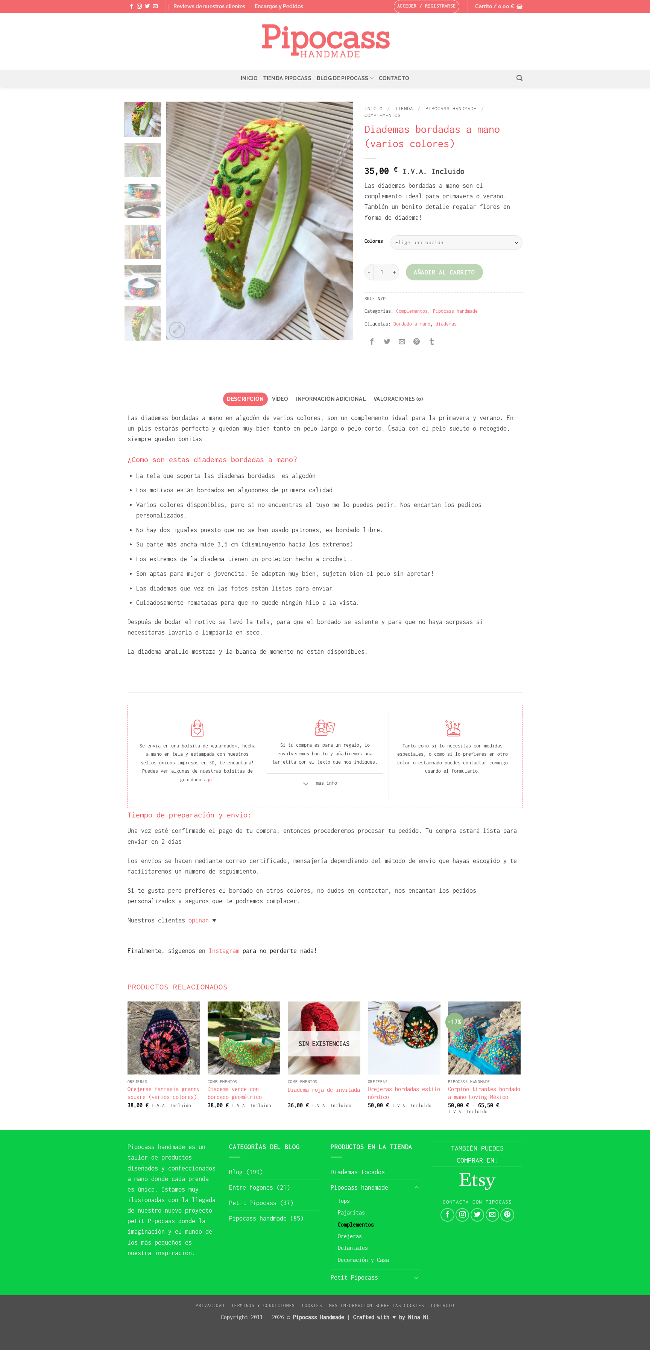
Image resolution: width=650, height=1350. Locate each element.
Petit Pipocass (252, 1202)
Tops (344, 1201)
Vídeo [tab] (280, 399)
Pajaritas (351, 1212)
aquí (209, 779)
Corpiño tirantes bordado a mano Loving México (484, 1093)
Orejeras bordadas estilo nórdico (404, 1093)
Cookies (312, 1305)
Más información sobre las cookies (376, 1305)
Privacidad (210, 1305)
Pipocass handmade (451, 108)
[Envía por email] (402, 342)
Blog (236, 1172)
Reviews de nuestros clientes (209, 6)
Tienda (404, 108)
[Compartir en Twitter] (386, 342)
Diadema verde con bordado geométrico (235, 1093)
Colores (373, 241)
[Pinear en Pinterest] (417, 342)
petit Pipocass (151, 1221)
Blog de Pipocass (343, 78)
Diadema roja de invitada (324, 1090)
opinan (198, 920)
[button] (498, 6)
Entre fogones (251, 1187)
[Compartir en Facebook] (372, 342)
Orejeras (350, 1236)
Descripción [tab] (245, 399)
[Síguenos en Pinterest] (507, 1215)
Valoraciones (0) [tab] (398, 399)
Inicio (249, 78)
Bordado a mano (411, 324)
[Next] (340, 221)
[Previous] (179, 221)
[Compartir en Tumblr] (432, 342)
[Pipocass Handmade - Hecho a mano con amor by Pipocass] (325, 41)
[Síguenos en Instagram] (139, 6)
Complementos (382, 115)
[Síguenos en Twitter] (147, 6)
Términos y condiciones (263, 1305)
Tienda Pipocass (287, 78)
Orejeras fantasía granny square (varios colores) (164, 1093)
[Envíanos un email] (155, 6)
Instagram (222, 950)
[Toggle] (305, 785)
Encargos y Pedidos (279, 6)
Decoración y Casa (363, 1260)
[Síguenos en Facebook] (131, 6)
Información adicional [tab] (331, 399)
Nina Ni (418, 1317)
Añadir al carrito (444, 272)
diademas (446, 324)
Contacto (394, 78)
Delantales (353, 1248)
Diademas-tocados (358, 1172)
